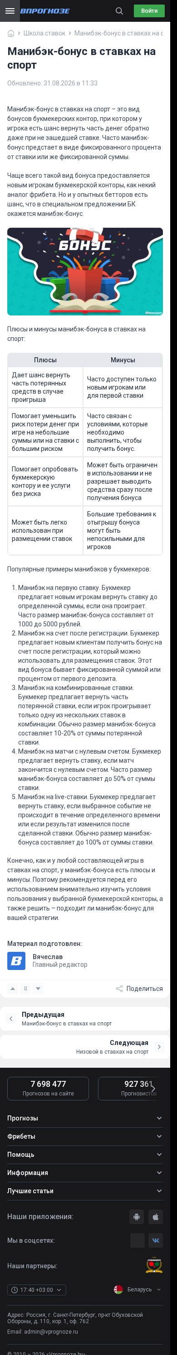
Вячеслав (48, 956)
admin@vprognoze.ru (51, 1332)
